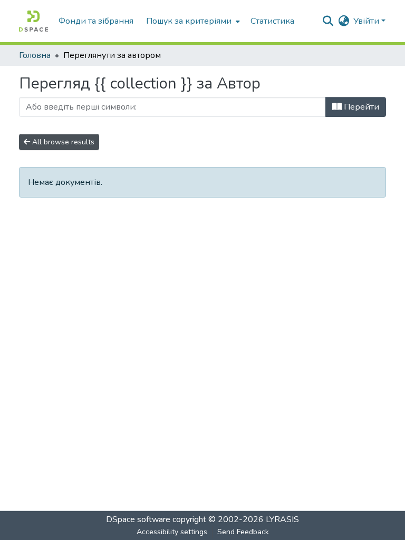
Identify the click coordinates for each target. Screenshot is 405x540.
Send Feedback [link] (243, 532)
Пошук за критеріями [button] (189, 21)
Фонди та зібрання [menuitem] (96, 21)
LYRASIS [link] (282, 519)
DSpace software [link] (138, 519)
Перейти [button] (360, 107)
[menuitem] (192, 21)
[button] (33, 21)
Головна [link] (35, 55)
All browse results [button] (62, 142)
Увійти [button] (367, 21)
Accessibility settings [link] (172, 532)
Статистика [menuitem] (272, 21)
